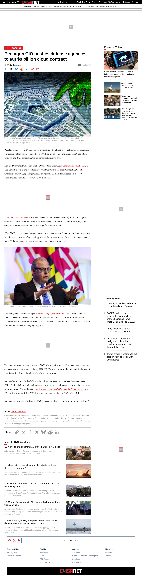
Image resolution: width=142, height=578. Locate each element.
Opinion (135, 2)
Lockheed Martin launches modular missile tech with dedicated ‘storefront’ (30, 466)
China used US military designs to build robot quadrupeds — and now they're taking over (119, 74)
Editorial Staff (78, 562)
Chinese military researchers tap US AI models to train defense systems (31, 485)
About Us (109, 552)
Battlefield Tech (83, 2)
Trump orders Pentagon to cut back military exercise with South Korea (129, 99)
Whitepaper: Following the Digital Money (68, 6)
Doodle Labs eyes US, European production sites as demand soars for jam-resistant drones (30, 522)
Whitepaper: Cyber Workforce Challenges (100, 6)
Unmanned (70, 2)
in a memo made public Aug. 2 (74, 165)
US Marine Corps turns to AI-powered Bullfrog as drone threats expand (32, 503)
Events (42, 556)
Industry (126, 2)
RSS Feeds (44, 559)
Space (94, 2)
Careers (108, 556)
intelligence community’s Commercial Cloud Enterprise (61, 389)
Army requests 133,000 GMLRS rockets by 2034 (127, 85)
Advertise (76, 552)
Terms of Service (14, 556)
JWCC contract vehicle (19, 217)
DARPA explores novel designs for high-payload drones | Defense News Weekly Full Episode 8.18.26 (129, 114)
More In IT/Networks (16, 442)
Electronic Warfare (106, 2)
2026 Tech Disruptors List (41, 6)
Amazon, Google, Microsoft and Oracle (54, 313)
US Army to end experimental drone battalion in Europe (32, 447)
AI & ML (60, 2)
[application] (121, 60)
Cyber (118, 2)
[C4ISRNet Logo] (30, 2)
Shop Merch (45, 562)
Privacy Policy (13, 552)
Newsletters (45, 552)
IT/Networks (13, 48)
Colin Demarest (14, 65)
